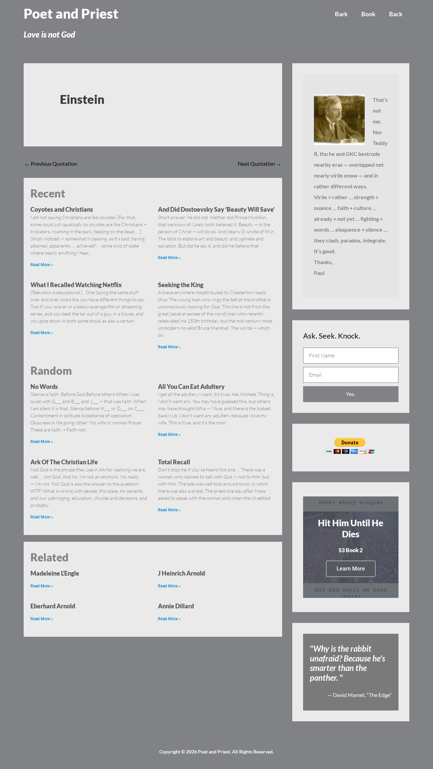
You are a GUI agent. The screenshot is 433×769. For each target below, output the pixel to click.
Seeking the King (180, 284)
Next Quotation (259, 163)
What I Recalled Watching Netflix (76, 284)
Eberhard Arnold (52, 606)
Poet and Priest (71, 13)
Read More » (41, 264)
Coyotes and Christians (61, 209)
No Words (44, 386)
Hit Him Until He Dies (350, 528)
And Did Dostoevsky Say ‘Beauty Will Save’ (216, 209)
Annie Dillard (176, 606)
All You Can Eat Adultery (191, 386)
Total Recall (174, 462)
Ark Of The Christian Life (64, 462)
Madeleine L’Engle (54, 573)
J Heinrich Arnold (181, 573)
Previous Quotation (50, 163)
